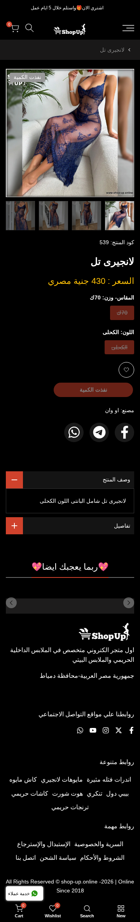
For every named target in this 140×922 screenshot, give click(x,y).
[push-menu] (128, 28)
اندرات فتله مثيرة (109, 779)
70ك (122, 314)
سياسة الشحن (58, 857)
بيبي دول (117, 793)
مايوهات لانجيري (62, 779)
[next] (11, 602)
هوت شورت (67, 793)
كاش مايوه (23, 779)
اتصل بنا (26, 857)
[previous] (128, 602)
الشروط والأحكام (102, 857)
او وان (112, 410)
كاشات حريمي (29, 793)
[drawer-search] (29, 27)
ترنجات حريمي (70, 807)
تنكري (94, 793)
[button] (126, 370)
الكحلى (119, 349)
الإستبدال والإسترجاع (43, 844)
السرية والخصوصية (98, 844)
